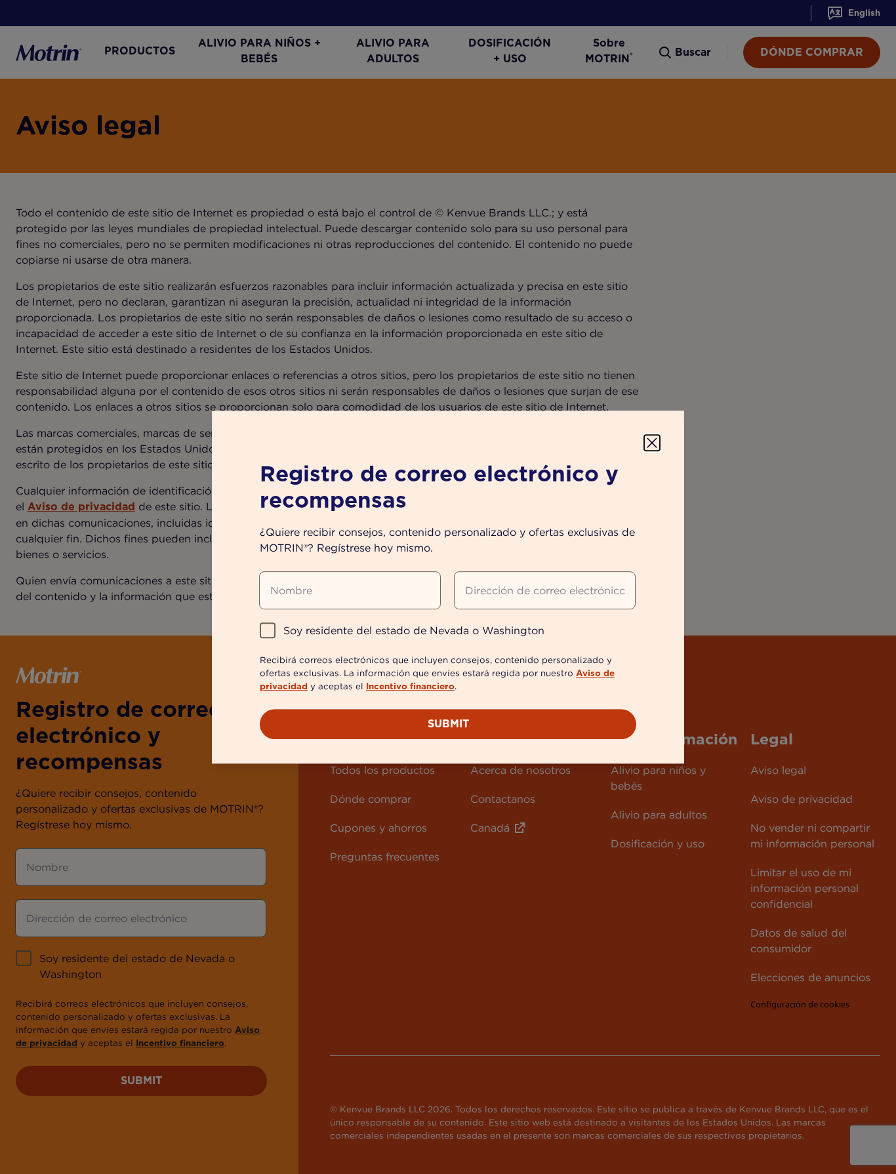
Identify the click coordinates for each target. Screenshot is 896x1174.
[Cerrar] (652, 443)
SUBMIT (448, 724)
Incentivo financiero (410, 686)
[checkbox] (267, 630)
